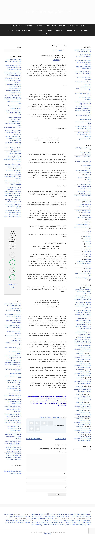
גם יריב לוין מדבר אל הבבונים (83, 106)
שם (65, 474)
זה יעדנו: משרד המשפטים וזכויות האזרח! (41, 518)
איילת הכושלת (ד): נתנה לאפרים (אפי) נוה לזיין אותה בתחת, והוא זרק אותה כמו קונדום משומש (12, 74)
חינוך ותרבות (88, 271)
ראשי (82, 26)
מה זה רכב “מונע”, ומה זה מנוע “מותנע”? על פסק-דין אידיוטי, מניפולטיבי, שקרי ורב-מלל (13, 166)
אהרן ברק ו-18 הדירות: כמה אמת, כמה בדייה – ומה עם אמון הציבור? (13, 61)
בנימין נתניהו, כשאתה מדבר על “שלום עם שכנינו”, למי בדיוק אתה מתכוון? (83, 62)
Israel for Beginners (82, 224)
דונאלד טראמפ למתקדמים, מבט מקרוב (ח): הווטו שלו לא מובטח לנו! (83, 73)
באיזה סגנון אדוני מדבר (85, 184)
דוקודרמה (62, 26)
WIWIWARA (87, 345)
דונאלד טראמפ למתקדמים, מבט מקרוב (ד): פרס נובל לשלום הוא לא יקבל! (13, 422)
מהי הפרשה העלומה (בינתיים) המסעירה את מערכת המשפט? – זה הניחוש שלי (12, 132)
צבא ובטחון (88, 259)
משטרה (89, 256)
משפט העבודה (87, 266)
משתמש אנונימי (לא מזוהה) (84, 337)
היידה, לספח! (87, 84)
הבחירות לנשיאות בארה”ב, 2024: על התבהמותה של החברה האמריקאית (14, 428)
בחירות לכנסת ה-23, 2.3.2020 (83, 157)
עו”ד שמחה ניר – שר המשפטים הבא (17, 520)
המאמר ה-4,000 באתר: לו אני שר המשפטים (78, 523)
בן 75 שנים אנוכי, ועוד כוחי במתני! (52, 520)
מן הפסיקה (88, 268)
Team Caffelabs (86, 310)
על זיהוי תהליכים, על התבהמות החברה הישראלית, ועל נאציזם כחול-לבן (83, 110)
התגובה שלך (62, 452)
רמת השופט (88, 175)
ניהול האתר (47, 534)
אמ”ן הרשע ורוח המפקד (85, 139)
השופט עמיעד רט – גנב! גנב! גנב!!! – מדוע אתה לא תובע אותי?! (13, 113)
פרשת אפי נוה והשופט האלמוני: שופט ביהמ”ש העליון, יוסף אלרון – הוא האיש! (13, 80)
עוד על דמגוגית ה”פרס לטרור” (83, 82)
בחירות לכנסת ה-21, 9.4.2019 (83, 148)
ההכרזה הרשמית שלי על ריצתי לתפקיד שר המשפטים (47, 523)
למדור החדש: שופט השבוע (39, 514)
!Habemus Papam (85, 119)
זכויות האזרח (88, 241)
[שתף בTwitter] (44, 423)
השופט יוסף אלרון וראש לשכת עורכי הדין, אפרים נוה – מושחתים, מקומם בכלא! (13, 86)
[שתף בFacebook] (50, 423)
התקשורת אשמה (86, 215)
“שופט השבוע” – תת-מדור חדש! (12, 128)
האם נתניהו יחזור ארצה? (14, 106)
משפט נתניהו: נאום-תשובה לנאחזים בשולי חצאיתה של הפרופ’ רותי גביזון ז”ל (83, 320)
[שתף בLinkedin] (37, 428)
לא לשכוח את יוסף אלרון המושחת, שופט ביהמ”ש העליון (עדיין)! (13, 123)
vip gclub (88, 302)
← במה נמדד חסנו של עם (34, 439)
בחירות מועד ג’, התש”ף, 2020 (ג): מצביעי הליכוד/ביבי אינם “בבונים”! (13, 206)
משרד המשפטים (86, 165)
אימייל (64, 481)
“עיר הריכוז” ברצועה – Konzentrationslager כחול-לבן (83, 88)
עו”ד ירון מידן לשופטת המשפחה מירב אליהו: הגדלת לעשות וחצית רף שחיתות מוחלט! (13, 67)
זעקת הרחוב (88, 251)
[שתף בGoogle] (37, 423)
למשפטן (89, 244)
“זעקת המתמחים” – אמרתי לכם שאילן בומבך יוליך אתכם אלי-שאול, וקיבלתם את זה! (82, 298)
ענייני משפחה (87, 239)
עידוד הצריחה (87, 249)
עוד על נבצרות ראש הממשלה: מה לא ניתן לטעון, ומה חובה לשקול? (83, 128)
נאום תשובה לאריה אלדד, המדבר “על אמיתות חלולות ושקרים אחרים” (84, 134)
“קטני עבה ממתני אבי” (15, 108)
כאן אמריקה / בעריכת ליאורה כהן (82, 227)
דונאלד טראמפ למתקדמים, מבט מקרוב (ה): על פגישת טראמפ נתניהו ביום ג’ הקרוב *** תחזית (12, 416)
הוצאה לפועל (87, 236)
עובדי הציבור (88, 231)
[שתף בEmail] (31, 423)
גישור (89, 234)
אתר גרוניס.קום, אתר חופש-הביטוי (20, 516)
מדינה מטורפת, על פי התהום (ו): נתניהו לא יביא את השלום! (83, 56)
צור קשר (10, 30)
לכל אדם (89, 246)
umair (89, 296)
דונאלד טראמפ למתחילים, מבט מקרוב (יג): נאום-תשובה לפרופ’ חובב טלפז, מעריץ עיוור (13, 212)
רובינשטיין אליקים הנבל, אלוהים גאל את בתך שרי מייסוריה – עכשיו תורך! (69, 514)
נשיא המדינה (87, 222)
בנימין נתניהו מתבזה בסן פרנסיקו (12, 217)
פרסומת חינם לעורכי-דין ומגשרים (82, 195)
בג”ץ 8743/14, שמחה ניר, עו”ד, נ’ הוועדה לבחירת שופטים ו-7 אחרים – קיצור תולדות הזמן (58, 525)
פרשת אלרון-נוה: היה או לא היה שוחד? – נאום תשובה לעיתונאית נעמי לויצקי (12, 176)
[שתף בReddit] (31, 428)
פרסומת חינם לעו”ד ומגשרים (23, 30)
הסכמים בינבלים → (60, 439)
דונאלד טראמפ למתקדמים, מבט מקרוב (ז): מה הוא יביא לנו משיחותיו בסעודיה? (13, 401)
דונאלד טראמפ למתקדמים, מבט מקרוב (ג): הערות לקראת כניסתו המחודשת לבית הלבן (12, 443)
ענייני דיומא (88, 254)
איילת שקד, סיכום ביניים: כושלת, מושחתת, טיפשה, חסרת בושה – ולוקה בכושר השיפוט (12, 183)
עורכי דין (89, 182)
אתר (65, 487)
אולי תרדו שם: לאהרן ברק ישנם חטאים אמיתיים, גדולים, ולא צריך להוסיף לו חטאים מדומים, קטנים (82, 341)
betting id (88, 288)
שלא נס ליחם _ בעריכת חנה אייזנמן (50, 417)
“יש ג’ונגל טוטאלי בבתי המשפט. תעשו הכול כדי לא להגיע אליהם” (51, 516)
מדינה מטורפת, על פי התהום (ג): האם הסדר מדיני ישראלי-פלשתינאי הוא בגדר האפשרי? (13, 449)
